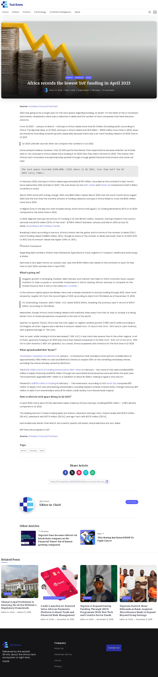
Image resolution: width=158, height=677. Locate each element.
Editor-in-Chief (56, 90)
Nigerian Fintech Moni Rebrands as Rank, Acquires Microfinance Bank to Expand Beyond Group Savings (138, 611)
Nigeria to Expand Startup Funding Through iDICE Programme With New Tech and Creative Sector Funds (96, 611)
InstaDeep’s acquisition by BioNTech (38, 356)
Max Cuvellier (70, 286)
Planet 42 (105, 185)
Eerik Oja (111, 383)
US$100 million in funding (43, 383)
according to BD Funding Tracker (43, 226)
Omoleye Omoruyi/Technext (43, 106)
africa (23, 451)
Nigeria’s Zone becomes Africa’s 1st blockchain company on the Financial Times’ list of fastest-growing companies (57, 540)
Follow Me (131, 502)
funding (33, 451)
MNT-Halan (89, 185)
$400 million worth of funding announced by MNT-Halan (52, 369)
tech (42, 451)
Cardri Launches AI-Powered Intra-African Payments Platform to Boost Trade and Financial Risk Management (58, 611)
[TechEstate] (11, 644)
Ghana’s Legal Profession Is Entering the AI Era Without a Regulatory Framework (19, 605)
